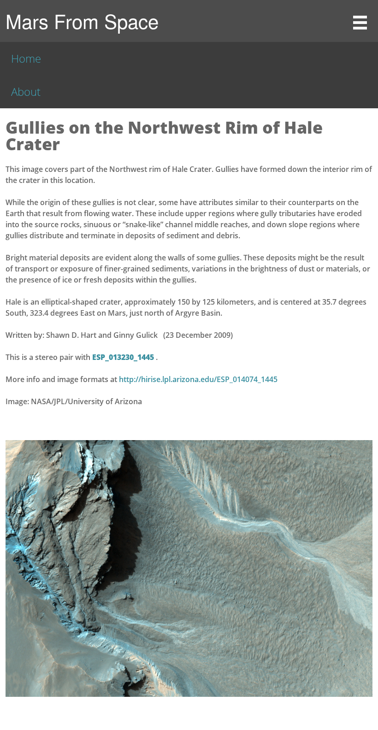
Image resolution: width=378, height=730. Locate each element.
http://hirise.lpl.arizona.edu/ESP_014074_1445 (198, 379)
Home (26, 58)
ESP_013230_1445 (124, 357)
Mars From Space (82, 21)
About (26, 91)
